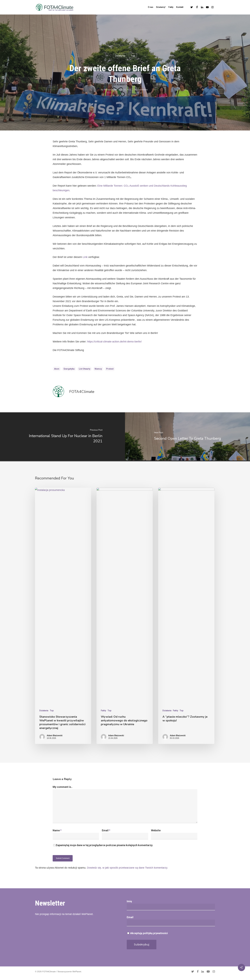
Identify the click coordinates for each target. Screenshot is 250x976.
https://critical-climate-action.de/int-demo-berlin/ (114, 341)
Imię (129, 901)
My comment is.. (62, 786)
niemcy (98, 369)
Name (57, 830)
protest (110, 369)
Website (156, 830)
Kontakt (179, 7)
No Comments (141, 89)
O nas (150, 7)
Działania (120, 55)
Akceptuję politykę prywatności (149, 933)
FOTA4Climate (110, 89)
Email (106, 830)
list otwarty (84, 369)
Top (132, 55)
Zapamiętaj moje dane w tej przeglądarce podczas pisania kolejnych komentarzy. (104, 845)
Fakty (170, 7)
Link (85, 257)
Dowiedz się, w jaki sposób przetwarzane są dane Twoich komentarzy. (127, 867)
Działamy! (161, 7)
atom (56, 369)
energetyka (69, 369)
